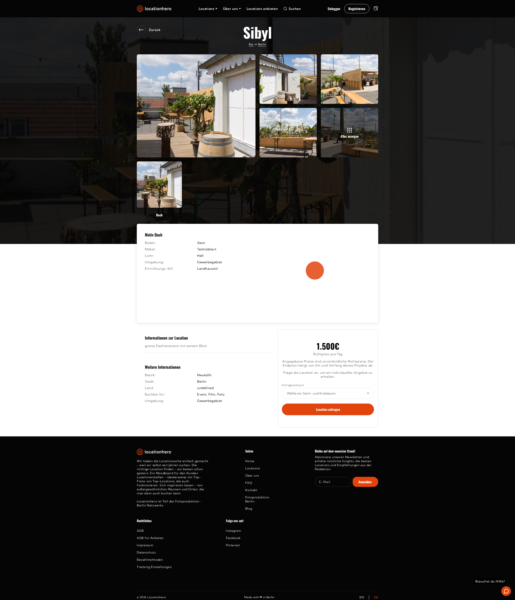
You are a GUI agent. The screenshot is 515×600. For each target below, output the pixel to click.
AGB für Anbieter (150, 538)
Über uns (252, 475)
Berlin (262, 44)
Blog (248, 508)
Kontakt (251, 490)
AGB (140, 531)
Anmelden (365, 481)
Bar (251, 44)
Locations (252, 468)
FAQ (248, 483)
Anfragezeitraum (293, 385)
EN (361, 597)
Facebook (233, 538)
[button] (208, 9)
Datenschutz (146, 552)
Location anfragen (328, 409)
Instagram (233, 531)
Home (249, 461)
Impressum (145, 545)
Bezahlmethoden (150, 560)
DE (376, 597)
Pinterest (233, 545)
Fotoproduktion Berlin (257, 499)
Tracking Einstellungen (154, 567)
